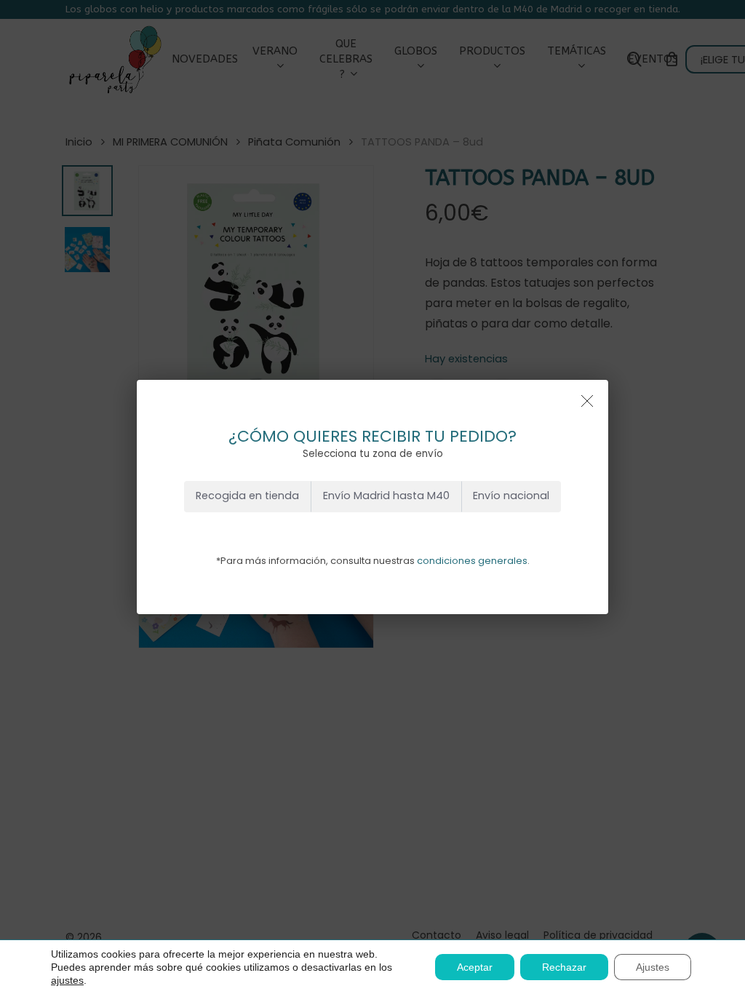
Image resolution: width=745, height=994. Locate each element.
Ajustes (652, 967)
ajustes (67, 980)
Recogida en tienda (247, 495)
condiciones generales (472, 561)
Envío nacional (511, 495)
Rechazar (564, 967)
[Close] (587, 401)
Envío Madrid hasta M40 (386, 495)
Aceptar (475, 967)
